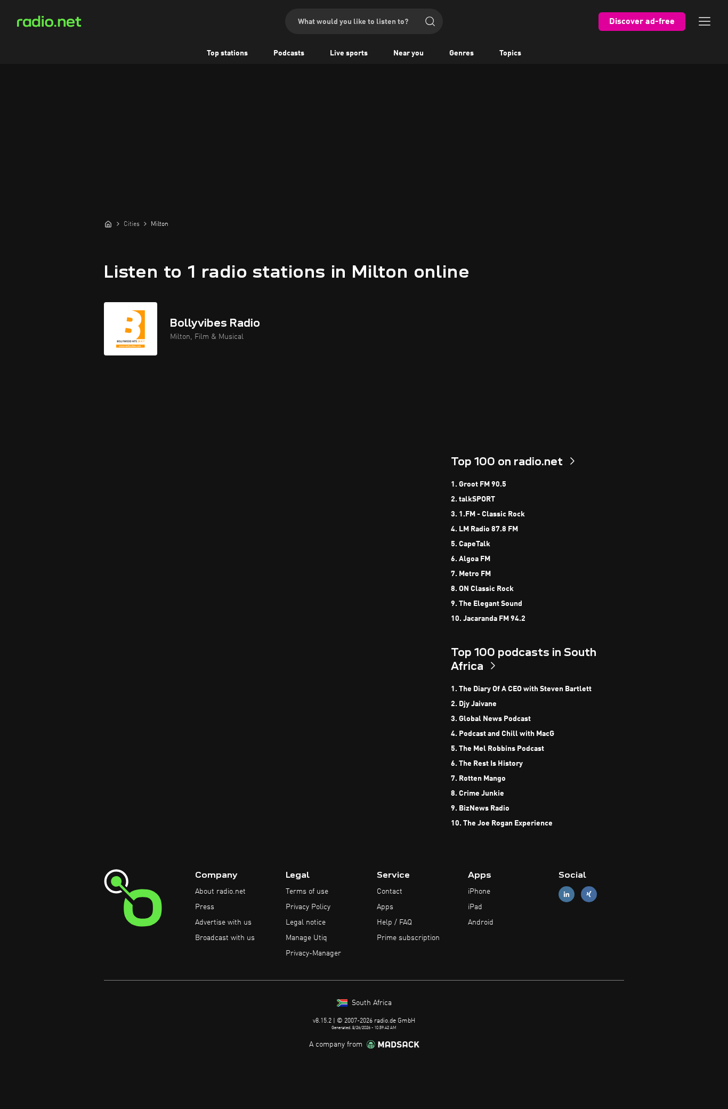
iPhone (479, 891)
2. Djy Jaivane (474, 704)
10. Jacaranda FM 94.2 (488, 618)
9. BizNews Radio (480, 808)
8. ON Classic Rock (482, 589)
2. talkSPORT (473, 499)
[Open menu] (704, 21)
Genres (461, 53)
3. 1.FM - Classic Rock (488, 514)
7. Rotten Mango (478, 778)
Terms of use (307, 891)
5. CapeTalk (470, 544)
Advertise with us (223, 922)
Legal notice (306, 922)
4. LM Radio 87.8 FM (484, 529)
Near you (408, 53)
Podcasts (288, 53)
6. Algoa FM (470, 559)
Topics (510, 53)
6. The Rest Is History (487, 763)
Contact (389, 891)
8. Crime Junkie (477, 793)
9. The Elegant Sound (486, 604)
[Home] (108, 224)
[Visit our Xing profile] (589, 894)
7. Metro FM (471, 574)
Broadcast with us (225, 938)
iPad (475, 907)
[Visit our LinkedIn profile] (566, 894)
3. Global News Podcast (491, 719)
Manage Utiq (306, 938)
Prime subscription (408, 938)
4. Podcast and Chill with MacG (502, 734)
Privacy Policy (308, 907)
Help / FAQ (394, 922)
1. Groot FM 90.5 (478, 484)
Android (481, 922)
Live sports (349, 53)
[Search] (430, 21)
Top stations (227, 53)
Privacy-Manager (313, 953)
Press (204, 907)
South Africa (371, 1003)
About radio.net (220, 891)
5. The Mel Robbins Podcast (497, 748)
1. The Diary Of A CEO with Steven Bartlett (521, 689)
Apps (385, 907)
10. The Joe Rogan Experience (502, 823)
